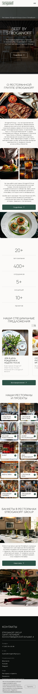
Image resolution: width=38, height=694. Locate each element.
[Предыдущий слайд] (1, 40)
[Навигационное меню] (35, 3)
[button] (19, 676)
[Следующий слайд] (36, 40)
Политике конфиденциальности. (12, 691)
